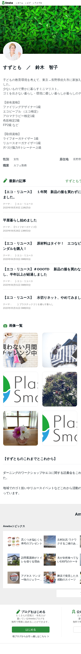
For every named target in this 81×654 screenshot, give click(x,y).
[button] (31, 630)
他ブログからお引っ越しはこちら (29, 636)
